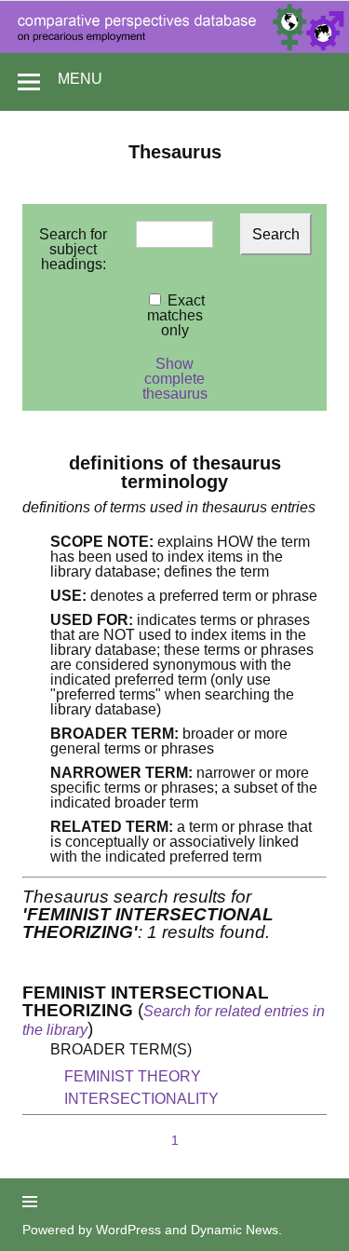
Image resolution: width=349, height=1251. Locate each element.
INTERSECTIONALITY (141, 1099)
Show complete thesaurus (175, 378)
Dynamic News (234, 1229)
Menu (80, 79)
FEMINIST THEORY (132, 1076)
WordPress (128, 1229)
